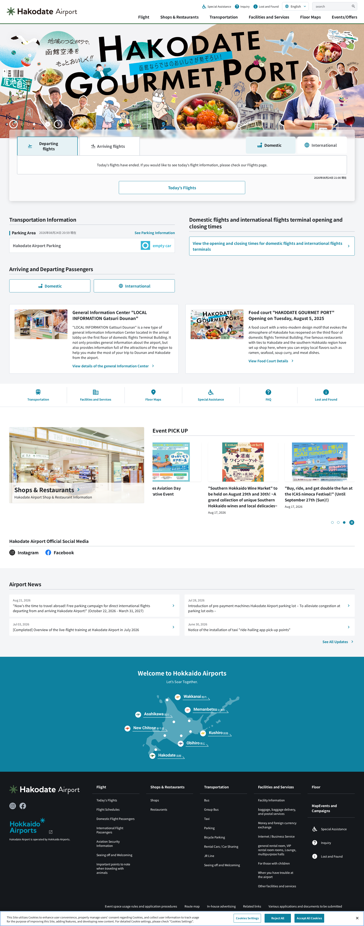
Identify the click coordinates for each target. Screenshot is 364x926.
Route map (192, 906)
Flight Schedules (108, 809)
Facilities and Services (269, 17)
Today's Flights (106, 800)
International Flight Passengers (109, 830)
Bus (206, 800)
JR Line (209, 856)
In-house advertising (221, 906)
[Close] (357, 918)
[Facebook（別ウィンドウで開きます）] (22, 806)
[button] (22, 124)
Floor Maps (310, 17)
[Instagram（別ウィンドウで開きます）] (12, 806)
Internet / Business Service (276, 836)
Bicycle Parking (214, 837)
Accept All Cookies (309, 918)
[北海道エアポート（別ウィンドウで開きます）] (31, 825)
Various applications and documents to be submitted (305, 906)
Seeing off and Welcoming (114, 855)
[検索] (353, 6)
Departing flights (48, 146)
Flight (143, 17)
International (324, 145)
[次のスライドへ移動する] (58, 124)
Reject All (277, 918)
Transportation (224, 17)
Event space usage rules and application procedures (141, 906)
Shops (154, 800)
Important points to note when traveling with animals (113, 868)
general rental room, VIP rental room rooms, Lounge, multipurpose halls (277, 849)
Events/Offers (344, 17)
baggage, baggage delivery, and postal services (277, 811)
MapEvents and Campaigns (324, 808)
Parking (209, 828)
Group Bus (211, 809)
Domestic (272, 145)
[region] (182, 918)
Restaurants (158, 809)
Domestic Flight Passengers (115, 819)
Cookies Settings (247, 918)
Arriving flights (111, 146)
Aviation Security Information (108, 843)
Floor (316, 786)
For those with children (274, 863)
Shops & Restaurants (179, 17)
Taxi (207, 819)
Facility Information (271, 800)
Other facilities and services (277, 886)
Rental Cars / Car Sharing (221, 846)
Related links (252, 906)
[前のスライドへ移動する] (13, 124)
